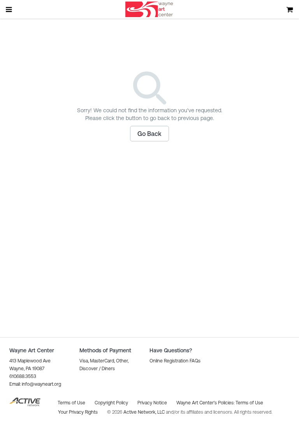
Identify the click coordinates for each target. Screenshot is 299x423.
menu (9, 9)
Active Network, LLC (144, 412)
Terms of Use (249, 403)
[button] (149, 133)
